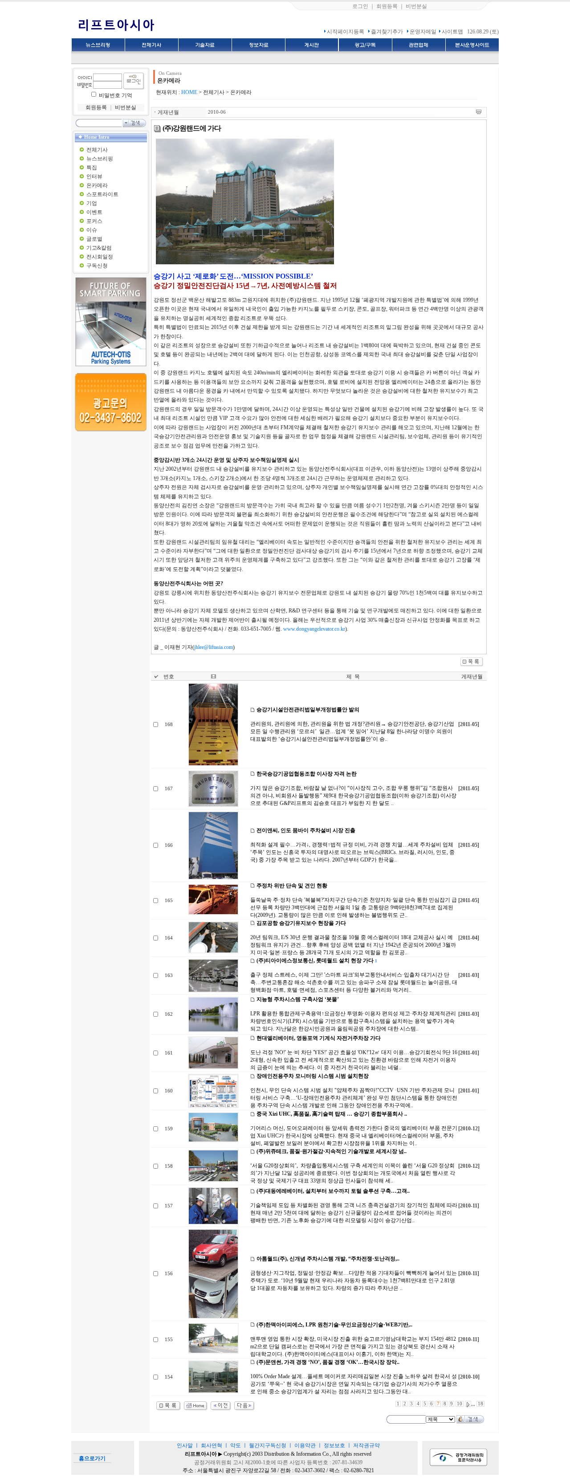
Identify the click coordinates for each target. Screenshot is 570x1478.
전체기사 (97, 150)
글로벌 (94, 239)
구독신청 (97, 266)
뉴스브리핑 (99, 159)
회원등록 (387, 6)
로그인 (360, 6)
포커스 (94, 221)
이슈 (91, 230)
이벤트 (94, 212)
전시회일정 (99, 257)
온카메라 (97, 185)
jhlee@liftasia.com (213, 647)
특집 (91, 167)
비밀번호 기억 (115, 95)
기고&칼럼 (99, 248)
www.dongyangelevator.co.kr (314, 629)
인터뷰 (94, 176)
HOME (189, 92)
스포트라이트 (102, 194)
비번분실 (416, 6)
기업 (91, 203)
